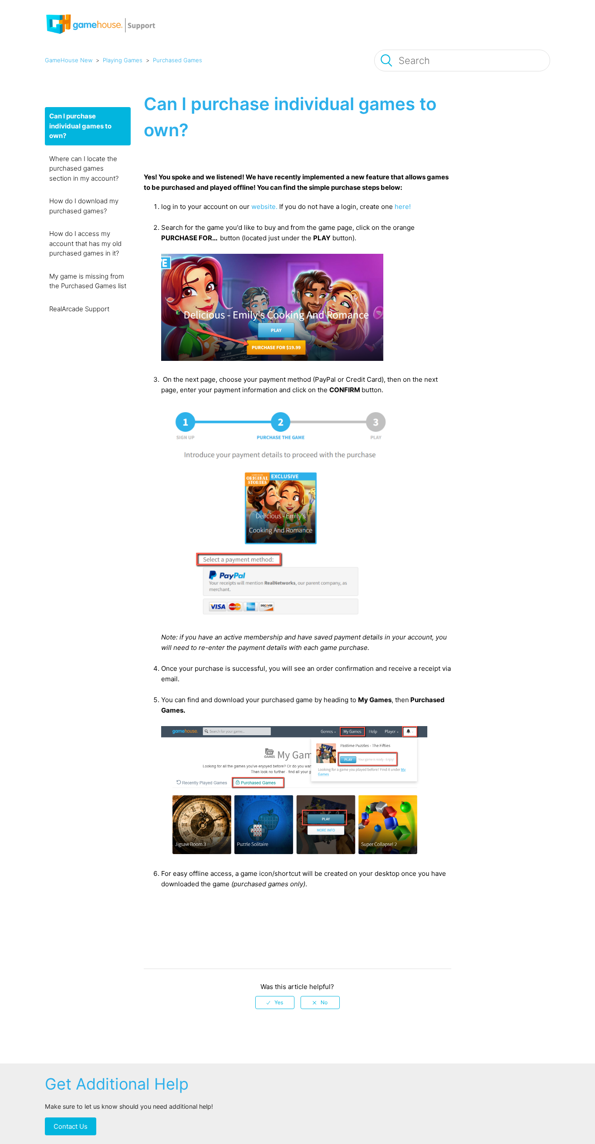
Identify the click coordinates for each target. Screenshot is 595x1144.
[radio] (274, 1002)
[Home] (111, 37)
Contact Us (71, 1126)
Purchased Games (177, 60)
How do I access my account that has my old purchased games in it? (85, 243)
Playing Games (122, 60)
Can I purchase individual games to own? (80, 126)
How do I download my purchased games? (83, 206)
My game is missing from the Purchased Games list (87, 281)
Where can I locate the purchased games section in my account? (83, 168)
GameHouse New (68, 60)
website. (264, 206)
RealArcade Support (79, 309)
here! (403, 206)
